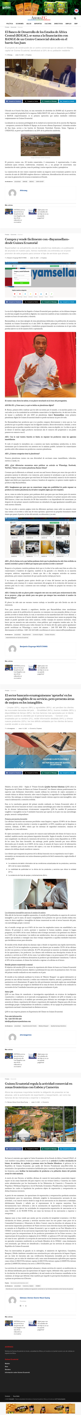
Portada (7, 27)
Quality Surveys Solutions (58, 1026)
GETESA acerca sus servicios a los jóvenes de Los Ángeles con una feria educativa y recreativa (19, 216)
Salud (28, 24)
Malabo (7, 1363)
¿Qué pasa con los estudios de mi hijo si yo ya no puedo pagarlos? (43, 214)
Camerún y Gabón (28, 1286)
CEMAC (38, 1286)
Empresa (20, 27)
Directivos (58, 24)
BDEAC (32, 181)
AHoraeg (9, 55)
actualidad (17, 181)
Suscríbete (16, 1396)
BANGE (25, 181)
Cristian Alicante (50, 634)
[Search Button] (75, 18)
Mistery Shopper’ (44, 1026)
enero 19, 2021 (20, 55)
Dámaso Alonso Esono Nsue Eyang (17, 1102)
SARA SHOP (40, 181)
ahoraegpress (11, 728)
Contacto (7, 1396)
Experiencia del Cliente (30, 1026)
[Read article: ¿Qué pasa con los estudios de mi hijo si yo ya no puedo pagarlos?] (33, 211)
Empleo (68, 24)
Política (9, 24)
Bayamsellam (27, 634)
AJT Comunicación (60, 1399)
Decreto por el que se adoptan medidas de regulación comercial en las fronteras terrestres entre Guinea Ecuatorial (39, 1289)
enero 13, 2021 (36, 1102)
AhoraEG (11, 1399)
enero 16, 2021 (34, 258)
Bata (6, 1366)
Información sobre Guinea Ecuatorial (17, 1372)
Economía (20, 24)
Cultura (48, 24)
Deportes (38, 24)
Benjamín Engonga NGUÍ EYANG (17, 258)
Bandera (8, 1369)
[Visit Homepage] (39, 18)
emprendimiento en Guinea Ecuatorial (17, 637)
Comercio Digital (38, 634)
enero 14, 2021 (23, 728)
